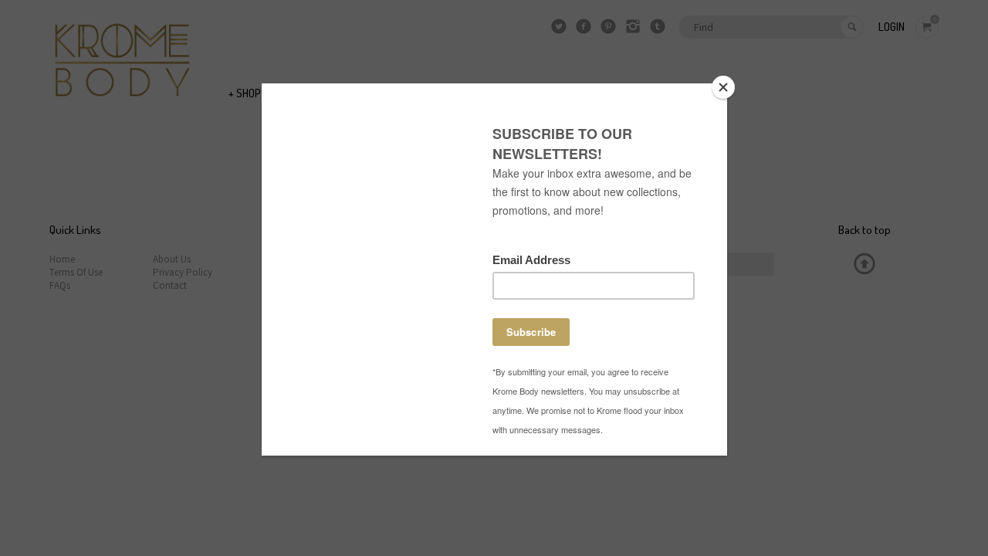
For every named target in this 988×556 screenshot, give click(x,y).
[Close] (723, 87)
